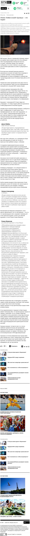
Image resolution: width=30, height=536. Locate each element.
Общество (2, 14)
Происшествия (10, 14)
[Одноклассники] (29, 13)
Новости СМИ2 (3, 388)
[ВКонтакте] (25, 13)
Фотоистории (4, 392)
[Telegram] (27, 13)
